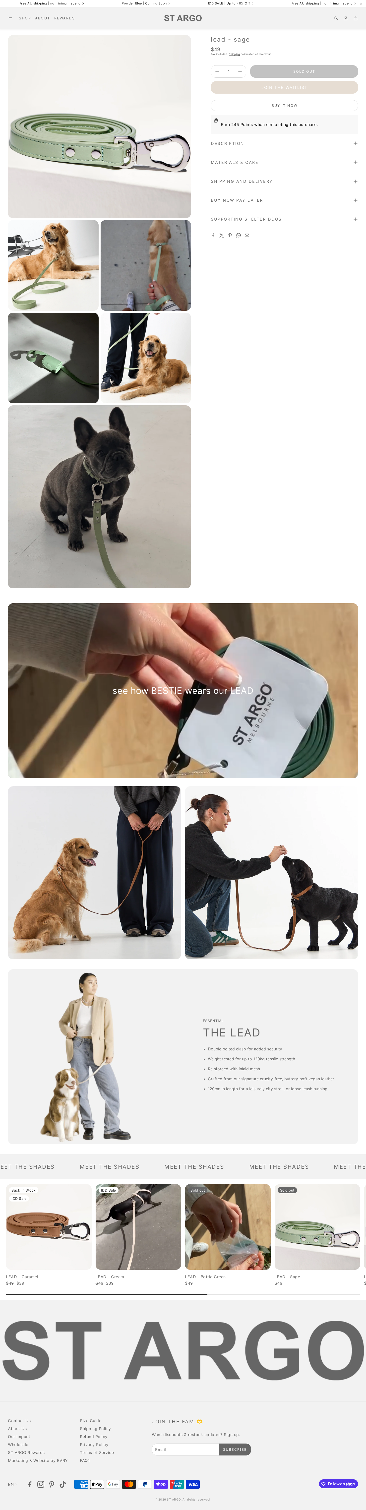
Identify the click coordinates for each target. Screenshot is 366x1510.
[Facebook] (213, 235)
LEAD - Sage (287, 1276)
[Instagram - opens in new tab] (40, 1484)
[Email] (247, 235)
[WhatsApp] (238, 235)
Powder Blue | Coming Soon (144, 3)
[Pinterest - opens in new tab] (51, 1484)
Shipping (234, 54)
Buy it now (285, 105)
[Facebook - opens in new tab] (29, 1484)
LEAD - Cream (110, 1276)
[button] (10, 18)
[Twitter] (221, 235)
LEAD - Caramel (22, 1276)
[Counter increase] (240, 71)
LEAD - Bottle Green (205, 1276)
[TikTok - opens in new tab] (62, 1484)
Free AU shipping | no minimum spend (50, 3)
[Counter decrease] (217, 71)
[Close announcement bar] (361, 3)
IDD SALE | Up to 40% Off (229, 3)
